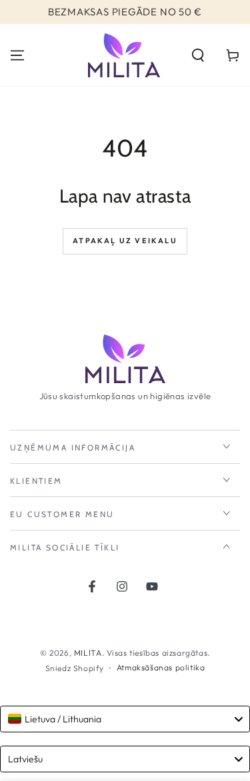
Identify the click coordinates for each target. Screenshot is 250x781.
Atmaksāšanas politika (161, 667)
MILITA (88, 653)
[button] (198, 55)
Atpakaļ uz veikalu (125, 240)
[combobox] (125, 719)
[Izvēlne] (17, 55)
